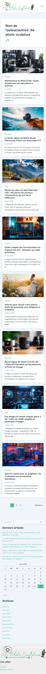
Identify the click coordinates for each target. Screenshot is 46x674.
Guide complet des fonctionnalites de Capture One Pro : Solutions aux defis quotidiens (22, 250)
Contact (3, 667)
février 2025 (6, 617)
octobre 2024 (7, 628)
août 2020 (6, 638)
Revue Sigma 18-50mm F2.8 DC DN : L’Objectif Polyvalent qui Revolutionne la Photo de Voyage (23, 364)
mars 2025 (6, 614)
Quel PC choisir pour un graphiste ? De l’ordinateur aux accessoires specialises (23, 476)
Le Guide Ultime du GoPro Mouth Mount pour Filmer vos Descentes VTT (23, 139)
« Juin (4, 595)
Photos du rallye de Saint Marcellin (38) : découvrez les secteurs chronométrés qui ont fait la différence (21, 194)
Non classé (8, 134)
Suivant (39, 505)
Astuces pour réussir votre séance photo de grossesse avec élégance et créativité (22, 307)
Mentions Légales (6, 669)
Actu (6, 186)
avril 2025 (6, 610)
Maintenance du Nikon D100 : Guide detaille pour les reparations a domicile (22, 83)
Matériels (8, 77)
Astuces (7, 243)
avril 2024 (6, 631)
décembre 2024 (8, 624)
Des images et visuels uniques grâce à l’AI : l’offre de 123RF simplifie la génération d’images (23, 419)
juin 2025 (5, 607)
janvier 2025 (6, 621)
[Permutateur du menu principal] (41, 6)
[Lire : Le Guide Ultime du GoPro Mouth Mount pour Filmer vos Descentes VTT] (23, 119)
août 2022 (6, 635)
